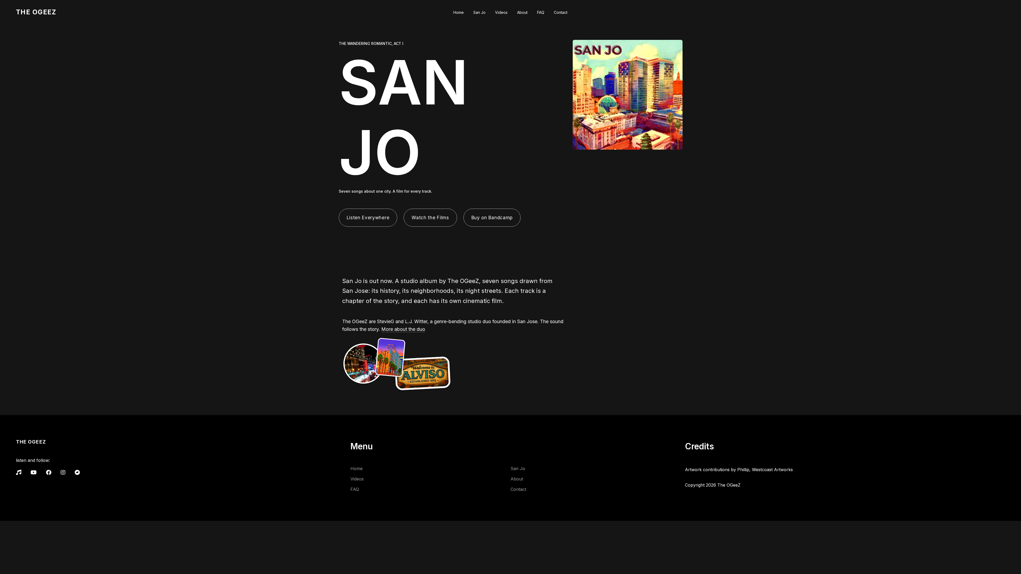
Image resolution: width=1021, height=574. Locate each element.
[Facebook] (48, 472)
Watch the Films (430, 217)
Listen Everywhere (368, 217)
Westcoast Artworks (772, 469)
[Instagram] (63, 472)
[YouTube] (34, 472)
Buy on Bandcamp (492, 217)
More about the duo (403, 329)
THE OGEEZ (36, 12)
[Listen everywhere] (18, 472)
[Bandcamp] (77, 472)
